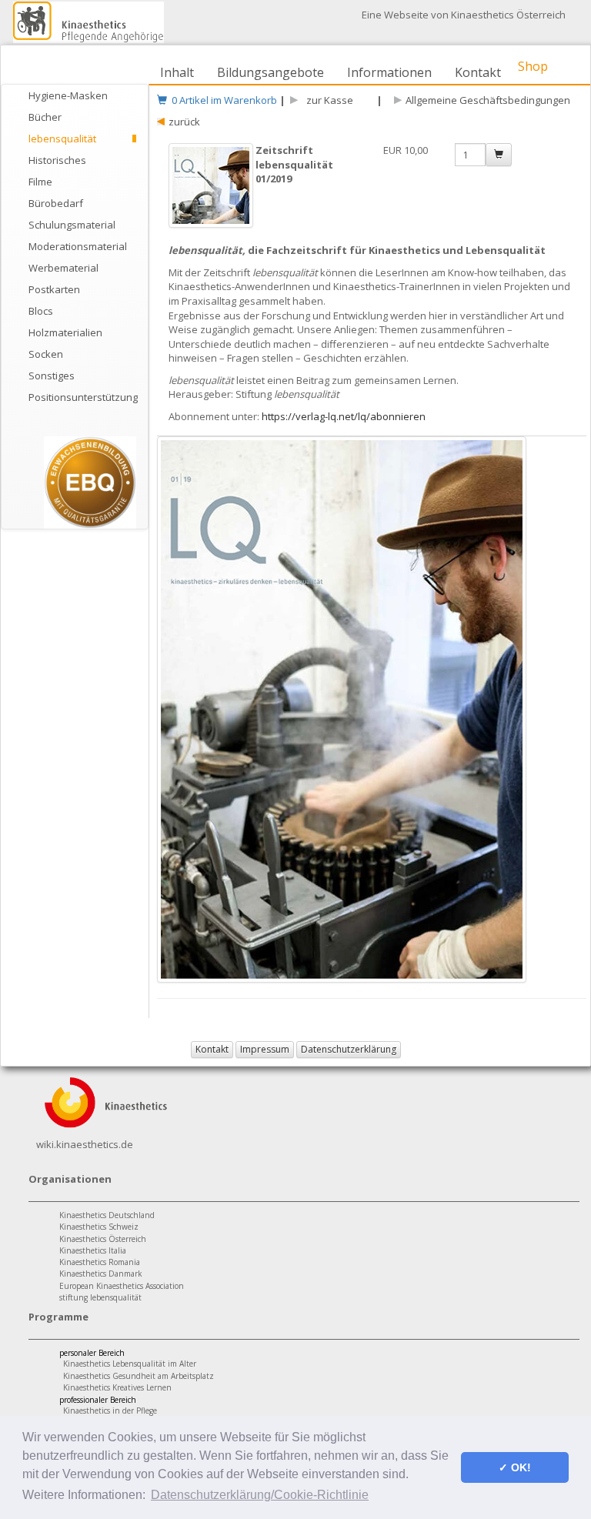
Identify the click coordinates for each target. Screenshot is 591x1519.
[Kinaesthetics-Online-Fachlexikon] (105, 1101)
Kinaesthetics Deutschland (107, 1215)
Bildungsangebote (270, 72)
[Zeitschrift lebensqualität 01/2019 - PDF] (212, 193)
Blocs (40, 311)
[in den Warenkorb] (499, 154)
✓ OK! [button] (515, 1467)
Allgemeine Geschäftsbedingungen (488, 100)
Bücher (45, 117)
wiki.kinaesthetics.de (84, 1144)
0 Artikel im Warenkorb (222, 100)
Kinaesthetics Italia (92, 1250)
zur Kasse (327, 100)
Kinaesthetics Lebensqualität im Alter (129, 1363)
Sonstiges (51, 375)
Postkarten (54, 289)
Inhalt (177, 72)
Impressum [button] (264, 1049)
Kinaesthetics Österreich (102, 1239)
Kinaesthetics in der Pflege (110, 1410)
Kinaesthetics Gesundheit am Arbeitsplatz (138, 1375)
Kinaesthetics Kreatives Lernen (117, 1387)
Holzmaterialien (65, 332)
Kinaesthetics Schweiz (99, 1226)
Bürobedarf (55, 203)
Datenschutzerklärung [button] (348, 1049)
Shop (533, 66)
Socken (45, 354)
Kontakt (478, 72)
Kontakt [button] (212, 1049)
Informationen (389, 72)
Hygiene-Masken (68, 95)
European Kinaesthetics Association (121, 1285)
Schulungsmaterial (71, 225)
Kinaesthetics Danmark (100, 1273)
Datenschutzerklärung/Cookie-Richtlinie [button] (260, 1494)
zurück (184, 122)
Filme (40, 182)
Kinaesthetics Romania (99, 1262)
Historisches (57, 160)
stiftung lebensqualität (100, 1297)
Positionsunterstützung (82, 397)
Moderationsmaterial (77, 246)
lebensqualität (62, 138)
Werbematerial (63, 268)
